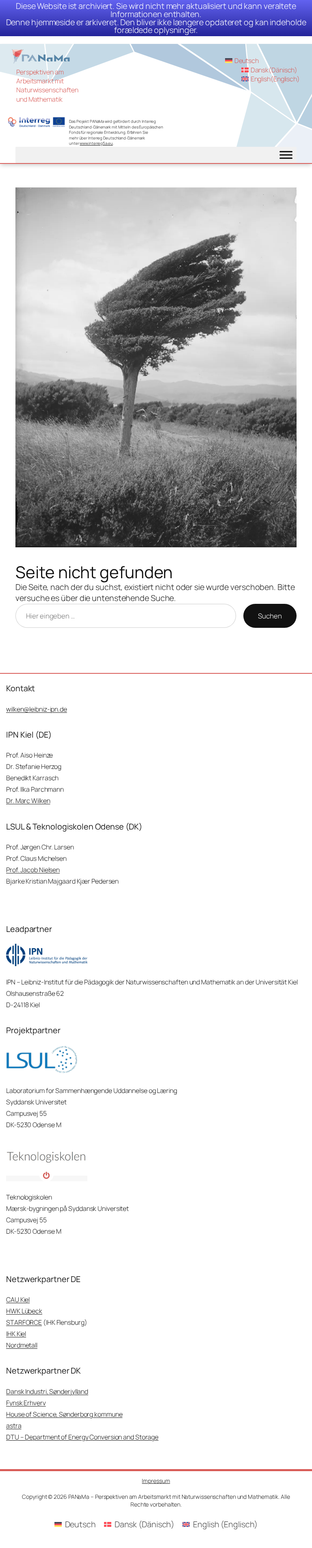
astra (14, 1425)
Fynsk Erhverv (26, 1402)
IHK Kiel (16, 1333)
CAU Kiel (18, 1299)
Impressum (156, 1481)
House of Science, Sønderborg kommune (64, 1414)
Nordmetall (21, 1345)
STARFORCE (24, 1322)
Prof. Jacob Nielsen (33, 869)
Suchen (270, 616)
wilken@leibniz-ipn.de (36, 709)
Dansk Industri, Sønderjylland (47, 1391)
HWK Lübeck (24, 1310)
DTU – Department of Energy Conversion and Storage (82, 1437)
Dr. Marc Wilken (28, 800)
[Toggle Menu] (286, 154)
